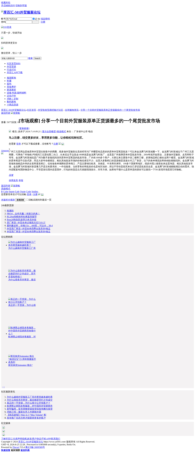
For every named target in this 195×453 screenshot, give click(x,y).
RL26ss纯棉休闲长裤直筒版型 (22, 216)
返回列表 (5, 113)
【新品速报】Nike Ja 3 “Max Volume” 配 (26, 415)
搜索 (30, 58)
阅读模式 (61, 131)
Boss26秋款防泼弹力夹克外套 (21, 219)
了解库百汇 (7, 438)
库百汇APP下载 (15, 72)
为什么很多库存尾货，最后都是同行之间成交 (30, 400)
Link (17, 191)
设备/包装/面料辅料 (16, 93)
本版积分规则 (8, 200)
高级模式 (5, 188)
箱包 (9, 84)
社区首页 (13, 63)
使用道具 (13, 180)
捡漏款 (10, 210)
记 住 (37, 19)
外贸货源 (11, 66)
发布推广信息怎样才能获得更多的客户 (26, 418)
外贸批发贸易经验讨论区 (50, 110)
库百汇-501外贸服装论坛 (13, 110)
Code (28, 191)
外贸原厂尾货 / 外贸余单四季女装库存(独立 (28, 228)
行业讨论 (11, 69)
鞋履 (9, 81)
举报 (21, 180)
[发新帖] (15, 113)
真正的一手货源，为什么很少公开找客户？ (28, 403)
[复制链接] (24, 128)
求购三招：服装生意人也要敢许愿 (24, 412)
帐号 (3, 19)
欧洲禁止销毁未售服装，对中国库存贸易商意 (30, 406)
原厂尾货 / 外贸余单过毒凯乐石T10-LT (26, 222)
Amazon (5, 150)
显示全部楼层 (49, 131)
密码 (3, 22)
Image (12, 191)
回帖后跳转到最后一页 (40, 200)
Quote (23, 191)
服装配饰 (11, 78)
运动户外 (11, 96)
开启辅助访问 (8, 5)
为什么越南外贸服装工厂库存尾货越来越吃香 (30, 397)
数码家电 (11, 101)
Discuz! (16, 447)
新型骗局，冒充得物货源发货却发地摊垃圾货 (30, 409)
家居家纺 (11, 90)
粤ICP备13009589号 (35, 447)
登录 (18, 144)
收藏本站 (5, 2)
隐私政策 (27, 438)
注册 (43, 22)
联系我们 (55, 438)
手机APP (46, 438)
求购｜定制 (12, 98)
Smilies (35, 191)
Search (37, 58)
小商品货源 (12, 104)
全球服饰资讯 (72, 110)
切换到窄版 (21, 5)
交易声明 (17, 438)
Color (5, 191)
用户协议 (36, 438)
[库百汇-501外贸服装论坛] (21, 12)
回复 (11, 175)
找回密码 (45, 19)
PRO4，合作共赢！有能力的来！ (23, 213)
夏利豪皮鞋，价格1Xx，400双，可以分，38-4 (30, 225)
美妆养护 (11, 87)
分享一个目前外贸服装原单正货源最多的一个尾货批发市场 (110, 110)
